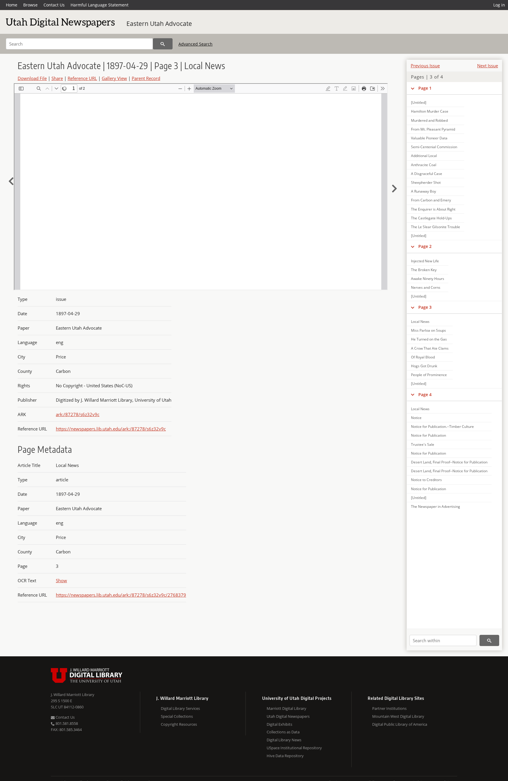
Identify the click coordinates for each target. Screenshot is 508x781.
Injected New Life (425, 260)
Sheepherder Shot (426, 182)
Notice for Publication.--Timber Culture (442, 426)
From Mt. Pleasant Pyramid (433, 129)
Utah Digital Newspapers (288, 716)
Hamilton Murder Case (429, 111)
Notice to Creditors (426, 479)
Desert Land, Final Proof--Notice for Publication (449, 462)
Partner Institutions (389, 708)
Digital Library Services (180, 708)
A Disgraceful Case (426, 173)
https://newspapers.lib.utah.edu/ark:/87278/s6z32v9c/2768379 (121, 595)
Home (11, 5)
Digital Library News (284, 739)
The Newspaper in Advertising (435, 506)
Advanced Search (195, 44)
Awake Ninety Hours (427, 278)
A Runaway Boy (423, 191)
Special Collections (177, 716)
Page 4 (425, 394)
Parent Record (146, 78)
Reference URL (82, 78)
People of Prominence (429, 374)
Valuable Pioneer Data (429, 138)
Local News (420, 321)
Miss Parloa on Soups (428, 330)
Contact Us (54, 5)
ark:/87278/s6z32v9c (77, 414)
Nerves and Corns (425, 287)
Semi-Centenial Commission (434, 146)
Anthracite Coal (423, 164)
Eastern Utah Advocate (159, 23)
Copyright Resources (179, 724)
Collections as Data (283, 732)
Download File (32, 78)
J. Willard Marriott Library (72, 694)
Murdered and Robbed (429, 120)
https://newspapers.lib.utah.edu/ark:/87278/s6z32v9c (111, 429)
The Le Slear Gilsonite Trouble (435, 226)
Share (57, 78)
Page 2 (425, 246)
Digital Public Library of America (399, 724)
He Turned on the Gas (429, 339)
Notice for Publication (428, 435)
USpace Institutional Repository (294, 747)
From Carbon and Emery (431, 200)
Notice (416, 417)
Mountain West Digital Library (398, 716)
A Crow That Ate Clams (430, 348)
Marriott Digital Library (286, 708)
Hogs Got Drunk (424, 365)
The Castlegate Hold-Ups (431, 218)
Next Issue (487, 66)
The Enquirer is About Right (433, 209)
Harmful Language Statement (99, 5)
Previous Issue (425, 66)
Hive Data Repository (285, 755)
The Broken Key (424, 269)
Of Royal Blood (423, 357)
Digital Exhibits (279, 724)
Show (61, 580)
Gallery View (114, 78)
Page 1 (425, 88)
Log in (499, 5)
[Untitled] (418, 102)
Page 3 (425, 307)
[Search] (163, 43)
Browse (30, 5)
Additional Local (424, 155)
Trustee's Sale (422, 444)
